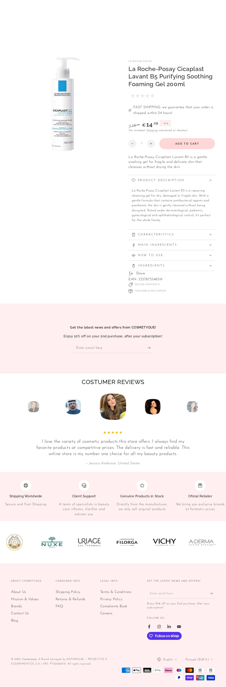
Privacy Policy (111, 599)
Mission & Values (25, 599)
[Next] (202, 406)
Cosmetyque (29, 659)
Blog (14, 620)
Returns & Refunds (70, 599)
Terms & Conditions (116, 592)
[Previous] (23, 406)
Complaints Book (113, 606)
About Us (18, 592)
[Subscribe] (150, 348)
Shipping (152, 130)
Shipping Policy (68, 592)
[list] (113, 498)
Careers (106, 613)
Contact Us (20, 613)
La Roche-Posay (140, 61)
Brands (16, 606)
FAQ (59, 606)
